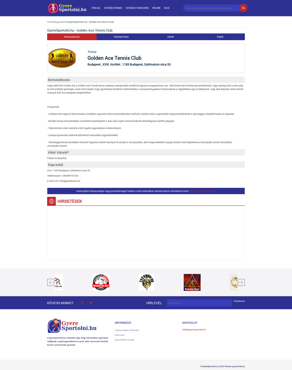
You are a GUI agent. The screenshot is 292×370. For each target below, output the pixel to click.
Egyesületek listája (124, 339)
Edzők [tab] (170, 36)
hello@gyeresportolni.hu (203, 191)
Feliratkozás (239, 301)
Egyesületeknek (113, 7)
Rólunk (156, 7)
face (82, 302)
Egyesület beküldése (137, 7)
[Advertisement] (146, 233)
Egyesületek (61, 21)
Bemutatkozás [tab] (72, 36)
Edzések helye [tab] (121, 36)
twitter (90, 302)
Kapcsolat (120, 334)
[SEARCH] (243, 8)
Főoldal (96, 7)
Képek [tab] (220, 36)
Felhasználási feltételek (127, 330)
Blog (166, 7)
